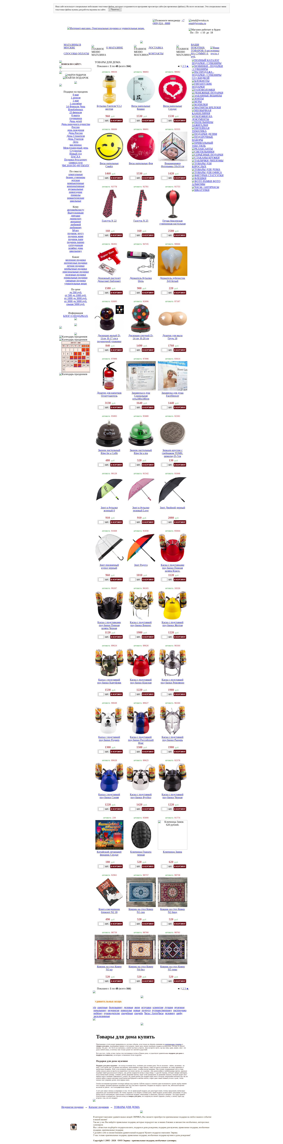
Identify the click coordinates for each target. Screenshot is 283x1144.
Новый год (75, 153)
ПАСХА (75, 156)
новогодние (75, 192)
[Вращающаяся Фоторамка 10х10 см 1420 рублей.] (172, 146)
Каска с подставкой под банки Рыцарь (172, 738)
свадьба (138, 1013)
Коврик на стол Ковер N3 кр (109, 968)
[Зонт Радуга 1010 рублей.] (141, 548)
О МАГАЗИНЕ (114, 47)
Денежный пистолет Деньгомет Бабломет (109, 279)
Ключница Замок (172, 851)
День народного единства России (75, 126)
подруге (146, 1010)
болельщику (116, 1007)
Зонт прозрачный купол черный (109, 566)
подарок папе (75, 239)
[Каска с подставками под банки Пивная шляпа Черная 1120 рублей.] (109, 605)
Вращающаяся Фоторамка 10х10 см (172, 165)
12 (71, 357)
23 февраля (75, 112)
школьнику (75, 251)
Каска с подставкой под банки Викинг (141, 624)
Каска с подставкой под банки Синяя (109, 796)
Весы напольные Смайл (109, 165)
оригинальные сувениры (173, 1044)
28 (79, 365)
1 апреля (75, 97)
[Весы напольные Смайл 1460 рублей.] (109, 146)
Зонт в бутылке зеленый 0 (109, 509)
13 (75, 357)
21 (79, 361)
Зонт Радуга (141, 565)
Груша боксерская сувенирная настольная (173, 222)
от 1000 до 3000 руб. (75, 298)
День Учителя (75, 139)
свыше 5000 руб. (75, 304)
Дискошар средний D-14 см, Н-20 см (140, 337)
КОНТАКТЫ (156, 53)
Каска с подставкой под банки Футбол (141, 796)
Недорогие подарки (72, 1107)
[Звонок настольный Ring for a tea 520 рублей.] (141, 433)
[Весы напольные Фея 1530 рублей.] (141, 146)
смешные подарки (76, 280)
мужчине (179, 1007)
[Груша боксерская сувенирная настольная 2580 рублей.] (172, 204)
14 (79, 357)
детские (75, 180)
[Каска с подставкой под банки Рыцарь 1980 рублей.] (172, 720)
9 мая (76, 94)
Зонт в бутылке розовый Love (140, 509)
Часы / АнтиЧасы (154, 1013)
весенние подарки (76, 260)
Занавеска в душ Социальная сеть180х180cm (141, 395)
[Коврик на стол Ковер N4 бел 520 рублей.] (141, 949)
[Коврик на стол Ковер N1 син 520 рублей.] (141, 892)
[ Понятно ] (115, 9)
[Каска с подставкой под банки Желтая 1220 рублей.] (172, 605)
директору (75, 218)
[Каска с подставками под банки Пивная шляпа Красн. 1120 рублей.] (172, 548)
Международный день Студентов (75, 149)
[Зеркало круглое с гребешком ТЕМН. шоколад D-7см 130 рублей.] (172, 433)
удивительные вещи (75, 283)
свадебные (127, 1013)
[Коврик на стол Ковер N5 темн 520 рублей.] (172, 949)
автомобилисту (75, 209)
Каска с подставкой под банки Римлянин (172, 681)
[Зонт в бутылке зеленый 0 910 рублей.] (109, 490)
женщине (75, 221)
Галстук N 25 (140, 220)
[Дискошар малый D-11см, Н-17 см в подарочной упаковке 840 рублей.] (109, 318)
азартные (102, 1007)
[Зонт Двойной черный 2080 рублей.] (172, 490)
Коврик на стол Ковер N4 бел (141, 968)
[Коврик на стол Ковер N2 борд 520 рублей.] (172, 892)
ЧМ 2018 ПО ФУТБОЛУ (75, 165)
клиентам (158, 1007)
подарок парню (75, 242)
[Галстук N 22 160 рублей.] (109, 204)
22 (83, 361)
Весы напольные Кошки (140, 107)
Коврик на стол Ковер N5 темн (172, 968)
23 (87, 361)
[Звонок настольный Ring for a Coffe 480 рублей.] (109, 433)
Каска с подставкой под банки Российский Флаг (141, 740)
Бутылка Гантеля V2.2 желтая (109, 107)
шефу (179, 1013)
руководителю (112, 1013)
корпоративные (75, 186)
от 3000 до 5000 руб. (75, 301)
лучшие (169, 1007)
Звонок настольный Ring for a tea (141, 452)
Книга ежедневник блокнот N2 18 (109, 911)
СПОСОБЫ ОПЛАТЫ (76, 53)
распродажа (179, 1010)
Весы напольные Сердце (172, 107)
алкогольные (75, 174)
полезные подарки (75, 274)
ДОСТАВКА (156, 47)
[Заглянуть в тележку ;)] (214, 50)
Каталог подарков (99, 1107)
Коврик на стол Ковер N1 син (141, 911)
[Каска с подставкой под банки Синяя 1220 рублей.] (109, 777)
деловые (128, 1007)
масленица (76, 144)
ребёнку (98, 1013)
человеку (170, 1013)
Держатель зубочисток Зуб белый (172, 279)
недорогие (113, 1010)
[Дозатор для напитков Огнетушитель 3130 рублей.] (109, 376)
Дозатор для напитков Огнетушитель (109, 394)
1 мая (76, 100)
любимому (76, 227)
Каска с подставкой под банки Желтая (172, 624)
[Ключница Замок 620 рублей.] (172, 835)
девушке (75, 215)
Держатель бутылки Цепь (141, 279)
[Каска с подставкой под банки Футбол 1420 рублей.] (141, 777)
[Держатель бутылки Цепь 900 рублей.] (141, 261)
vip (94, 1007)
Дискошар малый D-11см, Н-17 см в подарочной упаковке (109, 338)
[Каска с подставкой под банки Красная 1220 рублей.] (141, 662)
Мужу (75, 230)
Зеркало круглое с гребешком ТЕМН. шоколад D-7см (172, 453)
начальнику (100, 1010)
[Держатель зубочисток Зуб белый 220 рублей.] (172, 261)
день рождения (75, 130)
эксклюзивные (102, 1016)
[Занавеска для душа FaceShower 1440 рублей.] (172, 376)
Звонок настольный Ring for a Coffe (109, 452)
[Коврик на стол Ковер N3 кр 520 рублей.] (109, 949)
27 (75, 365)
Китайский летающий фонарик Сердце (109, 853)
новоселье (126, 1010)
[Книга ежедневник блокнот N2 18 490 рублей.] (109, 892)
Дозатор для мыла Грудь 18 (172, 337)
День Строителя (76, 136)
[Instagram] (73, 1129)
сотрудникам (75, 245)
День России (75, 133)
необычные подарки (75, 268)
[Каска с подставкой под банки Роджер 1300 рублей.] (109, 720)
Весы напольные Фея (141, 163)
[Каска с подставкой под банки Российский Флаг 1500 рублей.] (141, 720)
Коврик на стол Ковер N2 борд (172, 911)
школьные (75, 200)
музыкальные (75, 189)
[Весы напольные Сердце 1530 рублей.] (172, 89)
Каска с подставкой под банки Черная (172, 796)
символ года (76, 162)
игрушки (146, 1007)
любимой (75, 224)
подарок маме (75, 236)
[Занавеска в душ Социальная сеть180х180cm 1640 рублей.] (141, 376)
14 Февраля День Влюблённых (75, 108)
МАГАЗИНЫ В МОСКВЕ (72, 46)
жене (137, 1007)
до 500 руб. (75, 292)
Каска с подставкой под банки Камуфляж (109, 681)
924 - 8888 (164, 23)
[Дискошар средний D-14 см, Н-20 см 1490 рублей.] (141, 318)
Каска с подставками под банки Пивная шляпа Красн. (172, 568)
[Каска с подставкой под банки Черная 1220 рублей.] (172, 777)
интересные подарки (75, 262)
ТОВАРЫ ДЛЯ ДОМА (127, 1107)
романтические (75, 198)
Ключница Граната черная (140, 853)
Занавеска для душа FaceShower (172, 394)
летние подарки (76, 265)
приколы (76, 195)
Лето (75, 141)
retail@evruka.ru (197, 23)
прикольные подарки (75, 277)
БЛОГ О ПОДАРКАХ (75, 316)
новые (136, 1010)
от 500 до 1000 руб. (75, 295)
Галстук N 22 (109, 220)
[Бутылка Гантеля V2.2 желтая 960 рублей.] (109, 89)
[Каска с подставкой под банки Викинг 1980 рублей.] (141, 605)
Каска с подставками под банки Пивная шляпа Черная (109, 625)
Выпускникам (76, 212)
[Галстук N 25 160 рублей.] (141, 204)
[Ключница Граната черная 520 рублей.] (141, 835)
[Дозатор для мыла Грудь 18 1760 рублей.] (172, 318)
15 (83, 357)
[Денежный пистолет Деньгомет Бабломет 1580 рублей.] (109, 261)
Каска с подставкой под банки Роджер (109, 738)
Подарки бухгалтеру (75, 159)
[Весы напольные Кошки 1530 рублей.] (141, 89)
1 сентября (76, 103)
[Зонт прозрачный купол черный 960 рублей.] (109, 548)
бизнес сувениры (75, 177)
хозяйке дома (75, 248)
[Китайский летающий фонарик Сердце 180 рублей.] (109, 835)
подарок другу (75, 233)
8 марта (75, 115)
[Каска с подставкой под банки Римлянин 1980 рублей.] (172, 662)
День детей (75, 121)
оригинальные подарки (76, 271)
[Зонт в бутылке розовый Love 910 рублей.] (141, 490)
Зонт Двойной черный (172, 507)
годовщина (75, 118)
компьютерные (75, 183)
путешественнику (162, 1010)
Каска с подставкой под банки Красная (141, 681)
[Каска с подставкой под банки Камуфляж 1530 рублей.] (109, 662)
